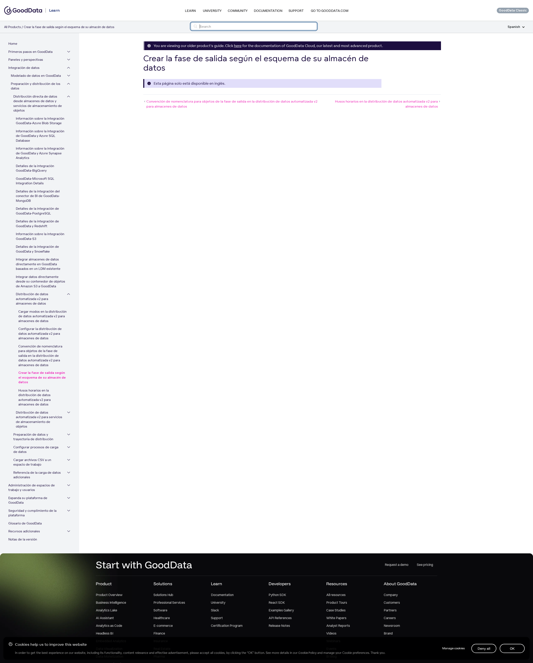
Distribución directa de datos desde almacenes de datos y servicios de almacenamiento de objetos (37, 103)
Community (238, 11)
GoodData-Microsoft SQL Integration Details (35, 181)
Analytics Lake (106, 610)
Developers (280, 583)
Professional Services (169, 602)
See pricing (425, 565)
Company (391, 595)
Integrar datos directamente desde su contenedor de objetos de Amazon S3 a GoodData (40, 281)
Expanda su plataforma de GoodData (27, 500)
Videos (331, 633)
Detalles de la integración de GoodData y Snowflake (37, 249)
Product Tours (336, 602)
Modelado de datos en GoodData (36, 76)
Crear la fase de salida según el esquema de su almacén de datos (42, 377)
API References (280, 618)
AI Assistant (105, 618)
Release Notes (279, 625)
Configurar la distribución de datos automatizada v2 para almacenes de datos (40, 333)
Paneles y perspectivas (25, 60)
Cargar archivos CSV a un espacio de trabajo (32, 462)
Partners (390, 610)
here (238, 45)
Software (160, 610)
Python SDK (277, 595)
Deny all (484, 648)
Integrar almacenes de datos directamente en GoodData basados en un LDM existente (38, 264)
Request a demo (396, 565)
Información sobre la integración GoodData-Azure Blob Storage (40, 120)
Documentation (268, 11)
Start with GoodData (144, 565)
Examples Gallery (281, 610)
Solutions (162, 583)
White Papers (336, 618)
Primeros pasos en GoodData (30, 52)
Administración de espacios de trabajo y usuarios (31, 487)
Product (104, 583)
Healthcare (161, 618)
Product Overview (109, 595)
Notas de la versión (22, 539)
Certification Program (227, 625)
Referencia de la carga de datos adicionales (37, 475)
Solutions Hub (163, 595)
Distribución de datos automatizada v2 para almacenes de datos (32, 298)
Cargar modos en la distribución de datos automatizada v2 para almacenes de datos (42, 316)
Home (12, 44)
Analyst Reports (338, 625)
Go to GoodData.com (329, 11)
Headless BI (104, 633)
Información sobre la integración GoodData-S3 (40, 236)
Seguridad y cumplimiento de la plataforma (32, 513)
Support (296, 11)
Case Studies (336, 610)
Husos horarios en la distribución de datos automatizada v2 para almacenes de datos (34, 397)
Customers (392, 602)
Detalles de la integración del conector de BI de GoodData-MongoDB (38, 196)
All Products (12, 27)
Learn (190, 11)
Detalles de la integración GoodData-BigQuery (35, 168)
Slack (215, 610)
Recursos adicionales (24, 531)
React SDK (277, 602)
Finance (159, 633)
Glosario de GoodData (25, 523)
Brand (388, 633)
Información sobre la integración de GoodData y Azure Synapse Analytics (40, 153)
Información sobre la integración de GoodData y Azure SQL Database (40, 136)
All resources (336, 595)
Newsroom (392, 625)
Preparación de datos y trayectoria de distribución (33, 436)
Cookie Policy (307, 653)
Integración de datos (24, 68)
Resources (336, 583)
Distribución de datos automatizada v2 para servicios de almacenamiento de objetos (39, 419)
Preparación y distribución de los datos (35, 86)
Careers (390, 618)
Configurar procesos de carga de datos (35, 449)
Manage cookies (453, 648)
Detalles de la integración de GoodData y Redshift (37, 223)
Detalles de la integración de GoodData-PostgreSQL (37, 211)
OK (512, 648)
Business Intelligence (111, 602)
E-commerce (163, 625)
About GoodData (400, 583)
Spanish (514, 27)
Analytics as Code (109, 625)
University (212, 11)
